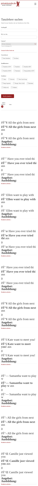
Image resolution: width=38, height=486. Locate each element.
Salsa (4, 79)
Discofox (12, 79)
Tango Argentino (7, 83)
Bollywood (5, 87)
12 (27, 104)
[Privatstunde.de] (10, 6)
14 (31, 104)
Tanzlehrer (17, 66)
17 (36, 104)
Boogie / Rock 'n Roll (19, 83)
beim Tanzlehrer (6, 58)
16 (34, 104)
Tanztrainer (17, 71)
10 (24, 104)
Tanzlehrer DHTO (7, 71)
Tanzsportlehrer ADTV (29, 71)
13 (29, 104)
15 (32, 104)
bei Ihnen (16, 58)
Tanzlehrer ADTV (7, 66)
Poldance (15, 87)
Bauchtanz (30, 83)
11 (26, 104)
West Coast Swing (23, 79)
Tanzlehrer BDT (27, 66)
